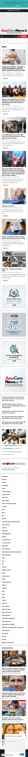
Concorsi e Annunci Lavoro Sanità (9, 503)
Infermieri (4, 537)
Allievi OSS (4, 479)
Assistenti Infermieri (6, 491)
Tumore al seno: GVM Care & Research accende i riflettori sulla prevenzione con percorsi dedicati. (14, 227)
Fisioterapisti (5, 530)
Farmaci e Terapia (6, 200)
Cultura (4, 95)
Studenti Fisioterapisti (6, 612)
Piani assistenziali (5, 576)
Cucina (3, 509)
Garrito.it (23, 36)
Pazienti (14, 202)
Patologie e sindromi (7, 202)
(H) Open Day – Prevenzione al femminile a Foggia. (14, 259)
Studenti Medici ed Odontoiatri (8, 618)
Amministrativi (5, 485)
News (8, 95)
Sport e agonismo (5, 606)
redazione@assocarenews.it (15, 451)
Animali (3, 488)
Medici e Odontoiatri (6, 555)
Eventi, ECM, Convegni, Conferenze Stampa (11, 521)
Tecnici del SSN (5, 633)
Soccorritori (4, 603)
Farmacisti (4, 527)
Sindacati (4, 600)
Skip (18, 754)
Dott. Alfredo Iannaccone (7, 105)
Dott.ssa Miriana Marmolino (8, 207)
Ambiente (4, 482)
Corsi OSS (4, 506)
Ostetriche (4, 567)
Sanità (18, 233)
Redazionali (4, 588)
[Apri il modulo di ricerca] (15, 36)
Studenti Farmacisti (6, 609)
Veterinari (4, 639)
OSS (3, 564)
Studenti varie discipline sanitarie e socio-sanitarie (13, 627)
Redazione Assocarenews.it (8, 72)
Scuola (3, 597)
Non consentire (11, 5)
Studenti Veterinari (6, 630)
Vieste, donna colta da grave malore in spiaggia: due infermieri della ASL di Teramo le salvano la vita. (13, 417)
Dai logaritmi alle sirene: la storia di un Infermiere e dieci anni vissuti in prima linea (13, 412)
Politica (3, 579)
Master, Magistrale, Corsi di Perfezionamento (11, 552)
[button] (2, 36)
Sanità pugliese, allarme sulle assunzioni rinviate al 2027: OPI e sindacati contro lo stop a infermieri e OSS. (14, 422)
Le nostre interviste (6, 543)
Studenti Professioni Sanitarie (8, 624)
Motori (3, 558)
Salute (3, 591)
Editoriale (4, 518)
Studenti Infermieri (6, 615)
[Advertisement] (14, 20)
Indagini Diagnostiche (15, 200)
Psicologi (4, 585)
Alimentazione (5, 476)
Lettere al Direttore (6, 549)
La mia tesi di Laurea (6, 540)
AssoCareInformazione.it (8, 469)
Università (4, 636)
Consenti (18, 5)
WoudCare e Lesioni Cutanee (8, 642)
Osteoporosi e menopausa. (14, 196)
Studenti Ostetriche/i (6, 621)
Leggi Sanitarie (5, 546)
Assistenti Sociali (5, 494)
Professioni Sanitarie (7, 63)
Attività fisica (5, 497)
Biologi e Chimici (5, 500)
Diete (3, 515)
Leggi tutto (6, 78)
